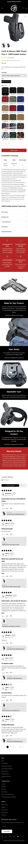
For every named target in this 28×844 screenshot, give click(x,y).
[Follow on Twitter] (6, 836)
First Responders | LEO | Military (8, 797)
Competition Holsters (6, 766)
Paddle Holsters (5, 774)
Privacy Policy (4, 812)
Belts (2, 761)
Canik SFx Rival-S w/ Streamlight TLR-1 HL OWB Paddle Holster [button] (11, 710)
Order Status (4, 792)
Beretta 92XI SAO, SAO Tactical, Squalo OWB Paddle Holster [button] (10, 544)
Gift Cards (3, 789)
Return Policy (4, 804)
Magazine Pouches (6, 776)
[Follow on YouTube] (18, 836)
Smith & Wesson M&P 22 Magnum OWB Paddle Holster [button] (11, 586)
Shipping (3, 807)
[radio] (6, 81)
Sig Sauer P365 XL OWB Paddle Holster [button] (15, 514)
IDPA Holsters (4, 771)
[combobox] (14, 75)
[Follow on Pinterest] (14, 836)
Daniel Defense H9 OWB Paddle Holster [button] (15, 649)
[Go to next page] (23, 747)
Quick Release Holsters (6, 769)
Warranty (3, 786)
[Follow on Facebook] (2, 836)
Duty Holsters (4, 763)
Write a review (10, 485)
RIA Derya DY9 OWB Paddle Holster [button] (14, 741)
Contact (3, 784)
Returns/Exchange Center (7, 794)
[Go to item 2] (8, 45)
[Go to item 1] (3, 45)
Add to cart (14, 150)
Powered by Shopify (21, 840)
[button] (5, 57)
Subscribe (7, 831)
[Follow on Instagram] (10, 836)
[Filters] (21, 485)
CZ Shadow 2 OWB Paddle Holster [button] (14, 678)
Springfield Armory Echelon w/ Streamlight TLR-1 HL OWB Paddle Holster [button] (11, 626)
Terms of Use (4, 810)
